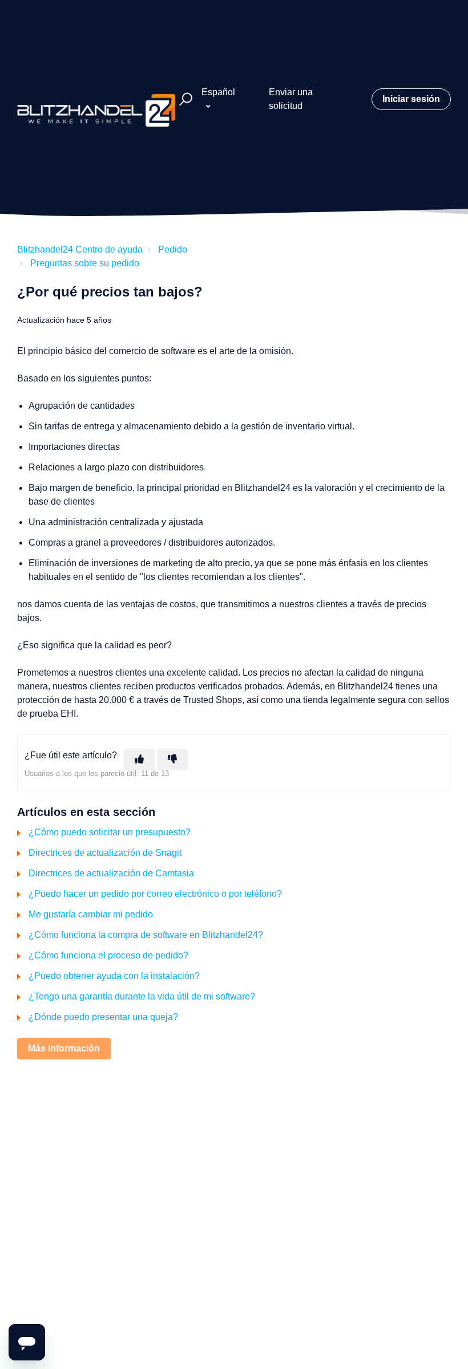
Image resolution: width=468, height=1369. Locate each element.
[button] (184, 99)
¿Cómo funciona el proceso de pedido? (108, 955)
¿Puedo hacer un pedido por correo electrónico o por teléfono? (155, 894)
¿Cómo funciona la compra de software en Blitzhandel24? (146, 935)
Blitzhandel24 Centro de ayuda (80, 249)
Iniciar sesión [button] (411, 99)
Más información (64, 1048)
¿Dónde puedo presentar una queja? (103, 1017)
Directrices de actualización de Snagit (105, 853)
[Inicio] (96, 99)
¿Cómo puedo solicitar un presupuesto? (110, 832)
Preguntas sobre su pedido (84, 263)
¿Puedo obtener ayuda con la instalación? (114, 976)
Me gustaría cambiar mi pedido (91, 914)
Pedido (172, 249)
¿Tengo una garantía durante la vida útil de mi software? (142, 996)
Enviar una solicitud (291, 99)
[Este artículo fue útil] (139, 759)
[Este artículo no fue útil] (172, 759)
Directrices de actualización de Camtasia (111, 873)
